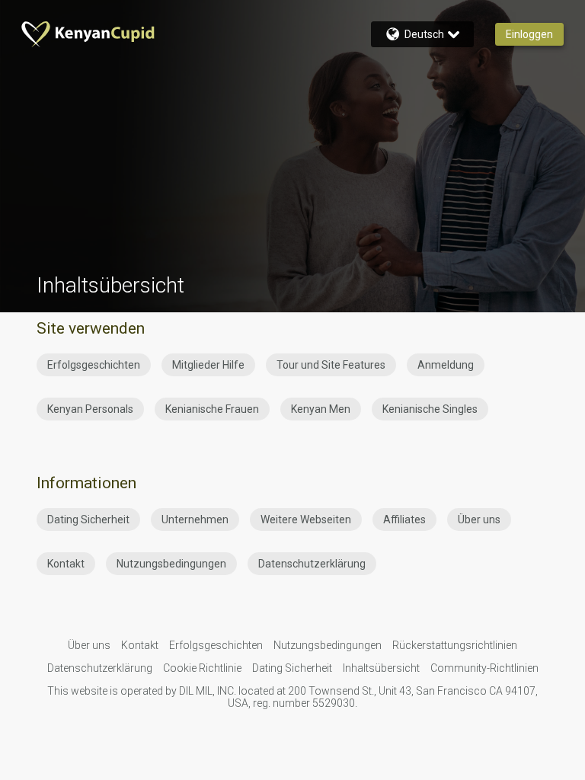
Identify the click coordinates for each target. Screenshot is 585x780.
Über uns (479, 519)
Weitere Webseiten (306, 519)
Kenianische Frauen (212, 409)
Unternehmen (195, 519)
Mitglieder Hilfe (208, 365)
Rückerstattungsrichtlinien (454, 645)
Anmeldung (445, 365)
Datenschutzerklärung (312, 564)
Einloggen (529, 34)
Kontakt (66, 564)
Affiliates (404, 519)
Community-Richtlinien (484, 668)
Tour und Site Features (331, 365)
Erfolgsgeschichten (93, 365)
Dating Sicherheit (88, 519)
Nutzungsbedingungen (171, 564)
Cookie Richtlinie (202, 668)
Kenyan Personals (90, 409)
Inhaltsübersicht (381, 668)
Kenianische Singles (430, 409)
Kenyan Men (320, 409)
